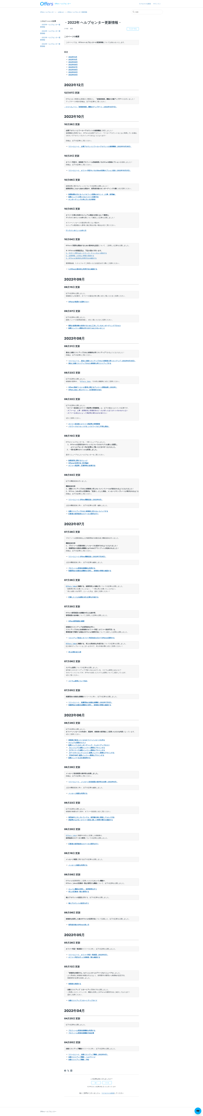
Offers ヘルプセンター (47, 12)
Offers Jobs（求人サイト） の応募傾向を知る (85, 390)
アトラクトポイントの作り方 (76, 230)
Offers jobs (71, 586)
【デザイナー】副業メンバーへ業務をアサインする (86, 750)
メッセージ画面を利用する (77, 793)
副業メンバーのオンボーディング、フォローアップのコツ (89, 745)
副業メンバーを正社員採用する (79, 758)
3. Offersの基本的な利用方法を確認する (81, 258)
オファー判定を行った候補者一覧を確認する (84, 957)
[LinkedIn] (71, 1071)
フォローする (133, 29)
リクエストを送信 (145, 4)
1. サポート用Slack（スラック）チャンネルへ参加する (86, 253)
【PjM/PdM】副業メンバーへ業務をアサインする (86, 755)
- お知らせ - (61, 12)
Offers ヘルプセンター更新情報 (77, 12)
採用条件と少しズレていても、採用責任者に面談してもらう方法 (91, 817)
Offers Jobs (85, 381)
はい (96, 1082)
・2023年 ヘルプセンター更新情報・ (50, 38)
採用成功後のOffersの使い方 (78, 925)
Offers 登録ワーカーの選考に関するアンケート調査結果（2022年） (92, 387)
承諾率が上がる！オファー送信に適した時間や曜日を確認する (90, 820)
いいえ (107, 1082)
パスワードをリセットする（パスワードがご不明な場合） (89, 426)
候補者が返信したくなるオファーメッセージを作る (86, 740)
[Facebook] (65, 1071)
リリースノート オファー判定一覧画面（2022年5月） (88, 955)
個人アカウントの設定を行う (78, 903)
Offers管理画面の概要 (76, 621)
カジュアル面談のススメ (77, 743)
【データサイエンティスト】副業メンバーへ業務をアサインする (91, 753)
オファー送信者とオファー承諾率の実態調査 (84, 424)
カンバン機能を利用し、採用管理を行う (82, 889)
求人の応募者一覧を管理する (78, 892)
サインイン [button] (157, 4)
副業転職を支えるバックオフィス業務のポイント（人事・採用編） (92, 194)
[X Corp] (68, 1071)
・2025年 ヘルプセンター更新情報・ (50, 26)
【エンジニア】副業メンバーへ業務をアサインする (86, 748)
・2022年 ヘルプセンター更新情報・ (50, 45)
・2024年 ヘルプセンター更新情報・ (50, 32)
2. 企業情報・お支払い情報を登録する (80, 256)
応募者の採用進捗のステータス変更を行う (83, 844)
